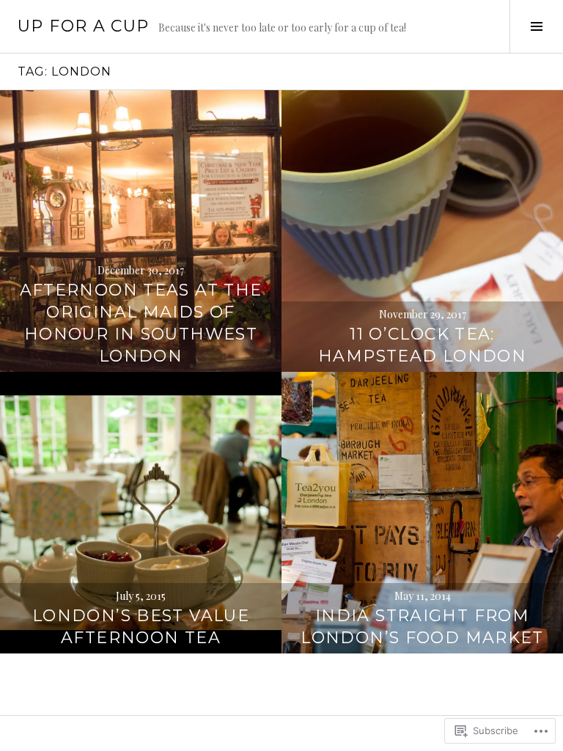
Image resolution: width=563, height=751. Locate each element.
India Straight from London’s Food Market (422, 627)
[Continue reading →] (141, 231)
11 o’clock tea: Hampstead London (422, 345)
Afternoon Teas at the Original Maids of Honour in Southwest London (141, 323)
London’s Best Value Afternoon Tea (140, 627)
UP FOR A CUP (84, 26)
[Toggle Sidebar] (536, 26)
